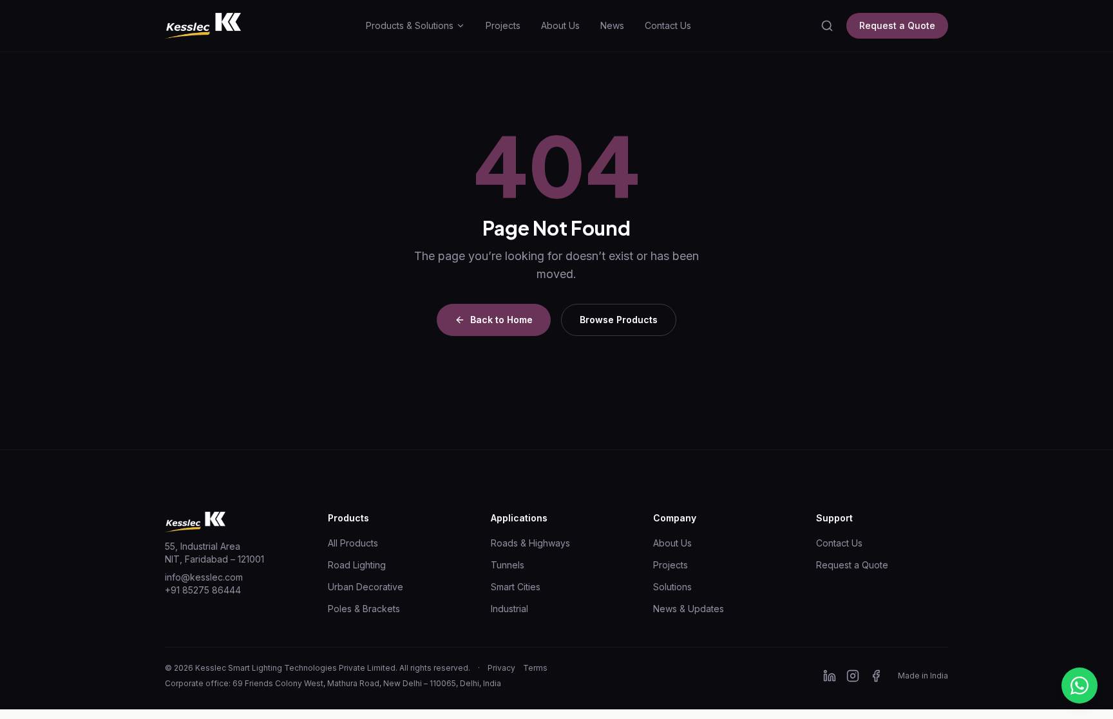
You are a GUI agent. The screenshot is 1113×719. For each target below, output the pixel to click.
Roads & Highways (530, 542)
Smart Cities (515, 586)
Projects (503, 25)
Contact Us (668, 25)
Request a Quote (897, 25)
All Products (353, 542)
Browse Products (619, 319)
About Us (560, 25)
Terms (535, 668)
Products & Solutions (409, 25)
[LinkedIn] (829, 675)
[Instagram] (852, 675)
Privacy (501, 668)
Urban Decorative (365, 586)
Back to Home (501, 319)
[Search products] (827, 25)
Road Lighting (357, 564)
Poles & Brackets (364, 608)
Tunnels (507, 564)
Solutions (672, 586)
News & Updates (688, 608)
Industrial (509, 608)
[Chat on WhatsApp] (1079, 686)
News (612, 25)
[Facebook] (876, 675)
